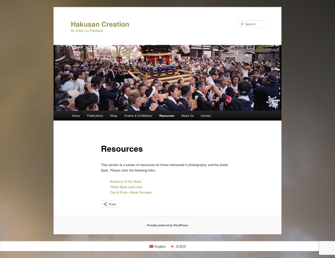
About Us (187, 115)
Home (76, 115)
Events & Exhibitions (138, 115)
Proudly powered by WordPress (167, 225)
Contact (206, 115)
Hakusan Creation (100, 24)
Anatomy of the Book (125, 181)
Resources (166, 115)
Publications (95, 115)
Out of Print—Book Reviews (131, 192)
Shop (113, 115)
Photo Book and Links (126, 186)
